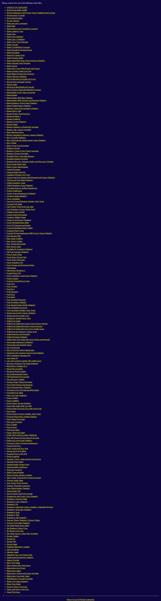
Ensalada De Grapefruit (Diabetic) (20, 249)
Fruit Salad (11, 297)
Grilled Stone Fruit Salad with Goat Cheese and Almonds (28, 340)
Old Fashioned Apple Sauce (17, 374)
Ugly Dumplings (13, 550)
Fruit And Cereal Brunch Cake (18, 281)
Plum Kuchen (12, 427)
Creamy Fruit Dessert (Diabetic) (19, 220)
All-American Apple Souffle (17, 10)
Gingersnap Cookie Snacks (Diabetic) (21, 313)
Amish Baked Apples (15, 18)
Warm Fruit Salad (13, 563)
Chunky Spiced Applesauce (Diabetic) (21, 193)
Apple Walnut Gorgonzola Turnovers (20, 74)
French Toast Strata (14, 255)
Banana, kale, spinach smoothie (19, 130)
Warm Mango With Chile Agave (19, 566)
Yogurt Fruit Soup (13, 592)
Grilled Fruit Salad (13, 321)
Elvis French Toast (14, 247)
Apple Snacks (12, 66)
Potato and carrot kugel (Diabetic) (19, 441)
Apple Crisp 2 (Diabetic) (16, 39)
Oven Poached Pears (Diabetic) (19, 387)
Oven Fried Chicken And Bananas (20, 385)
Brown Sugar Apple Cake (16, 164)
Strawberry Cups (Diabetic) (17, 502)
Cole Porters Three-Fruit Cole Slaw (20, 207)
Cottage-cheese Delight (16, 212)
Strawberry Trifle (13, 515)
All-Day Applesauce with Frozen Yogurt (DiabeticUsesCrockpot (31, 13)
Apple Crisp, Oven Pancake (17, 42)
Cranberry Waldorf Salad (16, 217)
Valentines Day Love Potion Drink (19, 555)
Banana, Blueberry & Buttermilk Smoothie (23, 127)
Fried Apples (11, 268)
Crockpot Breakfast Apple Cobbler (20, 228)
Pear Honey (11, 411)
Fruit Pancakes (12, 292)
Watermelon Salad (14, 571)
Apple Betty (11, 26)
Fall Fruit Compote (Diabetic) (18, 252)
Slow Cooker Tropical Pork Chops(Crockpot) (24, 478)
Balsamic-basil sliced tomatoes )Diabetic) (22, 108)
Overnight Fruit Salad (15, 393)
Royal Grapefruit (13, 457)
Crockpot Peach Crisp (15, 231)
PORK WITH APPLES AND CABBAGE (22, 435)
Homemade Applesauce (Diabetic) (20, 342)
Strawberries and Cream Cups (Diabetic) (22, 496)
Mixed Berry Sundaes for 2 (17, 366)
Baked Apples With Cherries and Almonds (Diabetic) (27, 100)
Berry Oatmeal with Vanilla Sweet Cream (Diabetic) (26, 140)
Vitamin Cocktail (13, 560)
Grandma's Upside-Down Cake (19, 318)
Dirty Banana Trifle (14, 236)
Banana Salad (12, 124)
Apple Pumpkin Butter (15, 58)
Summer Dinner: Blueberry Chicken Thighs (23, 520)
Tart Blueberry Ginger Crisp (17, 528)
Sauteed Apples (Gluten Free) (18, 465)
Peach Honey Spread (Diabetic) (19, 403)
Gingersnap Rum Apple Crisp (18, 316)
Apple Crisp (11, 34)
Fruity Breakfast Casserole (17, 308)
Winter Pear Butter (14, 584)
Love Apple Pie (12, 358)
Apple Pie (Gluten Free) (16, 55)
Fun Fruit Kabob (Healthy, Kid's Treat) (21, 310)
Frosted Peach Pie (14, 273)
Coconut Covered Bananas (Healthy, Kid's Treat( (25, 201)
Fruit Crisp (11, 284)
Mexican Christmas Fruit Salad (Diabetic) (22, 364)
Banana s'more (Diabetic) (16, 122)
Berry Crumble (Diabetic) (16, 138)
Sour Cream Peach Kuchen (17, 483)
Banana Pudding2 (13, 119)
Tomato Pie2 (11, 542)
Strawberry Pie (12, 504)
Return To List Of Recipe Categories (80, 600)
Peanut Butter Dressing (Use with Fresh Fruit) (24, 409)
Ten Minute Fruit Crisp (15, 531)
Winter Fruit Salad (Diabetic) (17, 581)
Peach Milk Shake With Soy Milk (19, 406)
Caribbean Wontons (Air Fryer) (18, 175)
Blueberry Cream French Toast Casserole (23, 151)
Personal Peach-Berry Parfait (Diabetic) (22, 417)
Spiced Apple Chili (13, 491)
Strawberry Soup (13, 512)
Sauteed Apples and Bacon (17, 467)
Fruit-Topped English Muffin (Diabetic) (21, 305)
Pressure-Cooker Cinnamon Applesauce (22, 443)
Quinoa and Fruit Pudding (16, 451)
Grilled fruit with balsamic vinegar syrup (22, 332)
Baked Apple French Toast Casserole (21, 93)
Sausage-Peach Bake (15, 462)
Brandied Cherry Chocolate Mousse (20, 156)
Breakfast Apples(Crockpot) (17, 159)
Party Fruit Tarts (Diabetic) (17, 395)
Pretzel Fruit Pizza (14, 446)
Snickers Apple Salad (15, 480)
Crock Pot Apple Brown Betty (18, 223)
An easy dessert (13, 21)
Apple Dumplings (13, 53)
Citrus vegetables (13, 199)
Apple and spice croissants (17, 23)
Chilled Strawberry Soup (16, 183)
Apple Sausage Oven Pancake (18, 63)
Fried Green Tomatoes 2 (16, 270)
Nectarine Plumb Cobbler (16, 371)
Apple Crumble (12, 45)
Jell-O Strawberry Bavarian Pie (18, 356)
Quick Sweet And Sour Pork (17, 449)
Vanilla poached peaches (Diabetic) (20, 557)
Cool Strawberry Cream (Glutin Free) (21, 209)
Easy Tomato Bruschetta (16, 244)
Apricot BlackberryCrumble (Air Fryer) (21, 79)
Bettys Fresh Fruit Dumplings (18, 146)
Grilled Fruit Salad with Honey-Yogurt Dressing (24, 326)
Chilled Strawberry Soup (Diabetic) (20, 185)
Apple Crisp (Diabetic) (15, 37)
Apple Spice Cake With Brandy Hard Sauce (23, 69)
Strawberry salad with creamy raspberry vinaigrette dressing (30, 507)
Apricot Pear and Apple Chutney (19, 82)
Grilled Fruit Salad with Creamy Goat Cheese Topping (27, 324)
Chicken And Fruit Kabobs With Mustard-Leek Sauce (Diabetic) (31, 178)
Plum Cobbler (12, 425)
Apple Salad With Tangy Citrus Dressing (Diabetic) (26, 61)
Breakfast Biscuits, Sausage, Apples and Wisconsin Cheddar (30, 162)
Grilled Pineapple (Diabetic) (17, 337)
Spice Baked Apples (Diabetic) (18, 488)
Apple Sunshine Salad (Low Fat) (19, 71)
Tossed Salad (12, 544)
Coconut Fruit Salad (14, 204)
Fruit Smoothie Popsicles (16, 300)
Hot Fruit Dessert (13, 348)
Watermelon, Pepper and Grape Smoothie (23, 573)
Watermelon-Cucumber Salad (18, 576)
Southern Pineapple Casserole (18, 486)
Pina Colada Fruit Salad (16, 419)
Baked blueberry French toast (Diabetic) (22, 103)
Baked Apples (12, 95)
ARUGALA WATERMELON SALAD (20, 87)
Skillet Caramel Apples (15, 472)
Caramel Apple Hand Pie (16, 172)
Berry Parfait (11, 143)
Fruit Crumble (12, 286)
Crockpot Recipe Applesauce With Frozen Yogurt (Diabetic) (29, 233)
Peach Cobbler (12, 398)
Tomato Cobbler (13, 536)
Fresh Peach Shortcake (16, 260)
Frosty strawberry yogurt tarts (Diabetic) (22, 276)
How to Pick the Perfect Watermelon (20, 350)
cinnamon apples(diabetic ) (17, 196)
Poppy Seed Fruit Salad (16, 433)
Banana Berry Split (14, 111)
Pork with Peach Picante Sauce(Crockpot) (23, 438)
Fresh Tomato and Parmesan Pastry (21, 265)
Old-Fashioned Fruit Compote (18, 377)
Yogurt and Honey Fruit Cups (18, 589)
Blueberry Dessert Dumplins (17, 154)
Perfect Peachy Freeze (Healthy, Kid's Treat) (24, 414)
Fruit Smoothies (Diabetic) (17, 302)
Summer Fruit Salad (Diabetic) (18, 523)
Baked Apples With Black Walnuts (20, 98)
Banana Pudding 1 (14, 116)
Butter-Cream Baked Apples (17, 167)
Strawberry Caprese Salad (17, 499)
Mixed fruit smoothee (15, 369)
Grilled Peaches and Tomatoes (18, 334)
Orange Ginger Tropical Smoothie (19, 382)
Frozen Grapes (12, 279)
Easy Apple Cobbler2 (15, 239)
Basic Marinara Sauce (15, 132)
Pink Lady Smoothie (14, 422)
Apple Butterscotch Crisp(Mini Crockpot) (22, 29)
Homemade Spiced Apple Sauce (19, 345)
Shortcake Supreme (14, 470)
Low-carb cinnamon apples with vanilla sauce (24, 361)
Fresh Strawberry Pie (15, 263)
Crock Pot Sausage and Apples (19, 225)
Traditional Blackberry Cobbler (18, 547)
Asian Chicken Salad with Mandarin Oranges (24, 90)
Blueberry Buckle (13, 148)
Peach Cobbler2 (13, 401)
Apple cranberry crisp (15, 31)
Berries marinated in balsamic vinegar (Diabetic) (25, 135)
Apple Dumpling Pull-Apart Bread (19, 50)
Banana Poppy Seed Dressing (18, 114)
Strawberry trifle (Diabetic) (17, 518)
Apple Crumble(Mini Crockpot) (18, 47)
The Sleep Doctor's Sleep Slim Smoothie (22, 534)
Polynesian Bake (13, 430)
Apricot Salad (12, 84)
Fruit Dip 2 (10, 289)
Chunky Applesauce (14, 191)
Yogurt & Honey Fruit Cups (17, 587)
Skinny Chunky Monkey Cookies (19, 475)
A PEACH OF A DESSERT (17, 7)
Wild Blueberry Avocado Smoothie (20, 579)
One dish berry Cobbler (16, 380)
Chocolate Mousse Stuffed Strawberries (22, 188)
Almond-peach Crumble (16, 15)
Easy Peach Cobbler (15, 241)
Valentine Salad (12, 552)
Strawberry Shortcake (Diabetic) (19, 510)
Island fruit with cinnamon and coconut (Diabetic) (25, 353)
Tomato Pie (11, 539)
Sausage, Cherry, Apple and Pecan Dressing (24, 459)
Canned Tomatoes (14, 170)
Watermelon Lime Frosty (16, 568)
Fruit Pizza (11, 294)
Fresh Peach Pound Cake (17, 257)
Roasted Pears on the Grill (17, 454)
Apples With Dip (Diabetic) (17, 77)
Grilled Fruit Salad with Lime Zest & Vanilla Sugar (25, 329)
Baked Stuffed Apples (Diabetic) (19, 106)
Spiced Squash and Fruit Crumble (20, 494)
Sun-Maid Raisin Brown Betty (18, 526)
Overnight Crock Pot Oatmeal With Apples (23, 390)
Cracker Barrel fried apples (17, 215)
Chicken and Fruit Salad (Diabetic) (20, 180)
